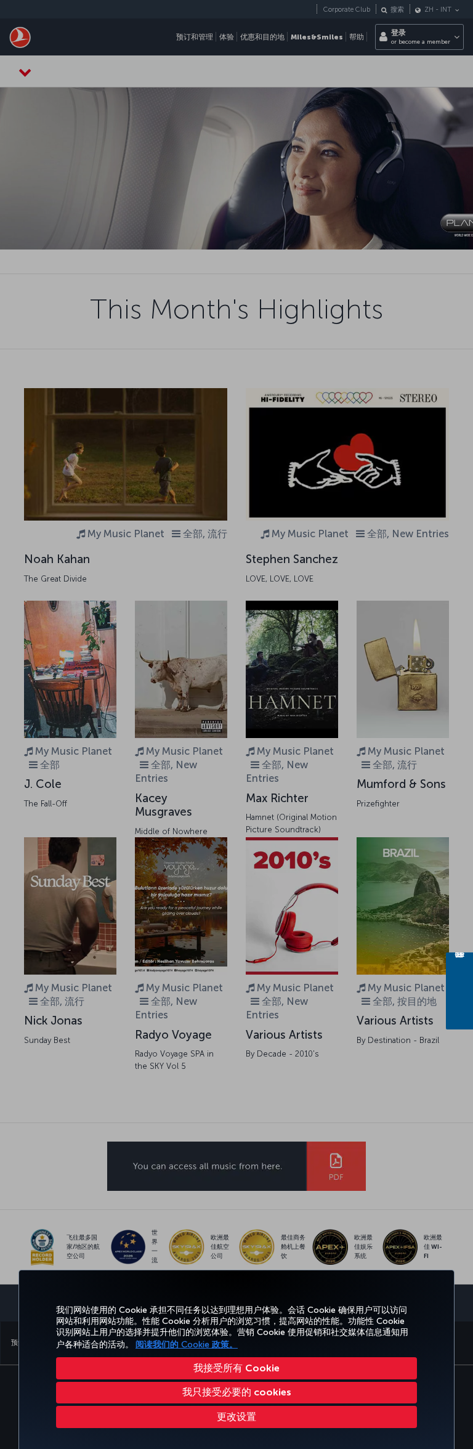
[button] (236, 1417)
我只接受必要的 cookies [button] (236, 1392)
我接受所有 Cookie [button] (236, 1368)
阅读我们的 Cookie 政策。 (186, 1344)
